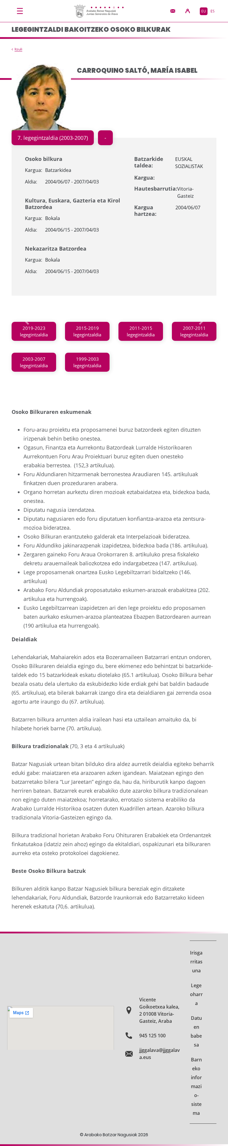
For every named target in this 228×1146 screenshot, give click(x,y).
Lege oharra (196, 994)
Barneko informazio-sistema (196, 1086)
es (212, 11)
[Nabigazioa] (20, 11)
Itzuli (18, 49)
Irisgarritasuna (196, 961)
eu (203, 11)
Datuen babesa (196, 1031)
